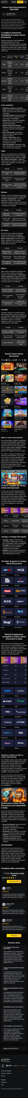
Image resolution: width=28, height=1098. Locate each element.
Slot (23, 360)
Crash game (16, 360)
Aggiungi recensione (14, 881)
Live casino (9, 360)
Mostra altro (14, 935)
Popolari (3, 360)
